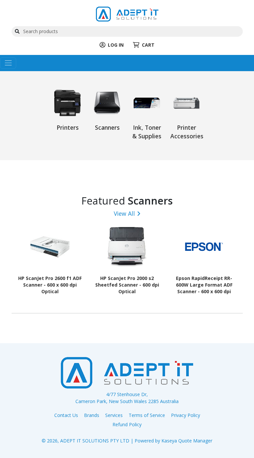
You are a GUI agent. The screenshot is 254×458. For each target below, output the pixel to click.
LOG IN (116, 45)
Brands (91, 415)
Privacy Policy (185, 415)
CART (148, 45)
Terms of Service (147, 415)
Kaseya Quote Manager (186, 440)
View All (124, 213)
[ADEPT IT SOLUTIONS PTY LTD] (127, 13)
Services (114, 415)
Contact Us (66, 415)
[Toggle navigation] (8, 63)
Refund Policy (127, 424)
